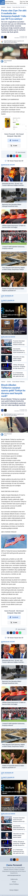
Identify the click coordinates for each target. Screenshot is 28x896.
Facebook (15, 140)
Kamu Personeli (8, 61)
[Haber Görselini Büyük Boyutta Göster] (14, 51)
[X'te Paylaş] (5, 37)
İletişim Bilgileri (14, 890)
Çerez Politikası (14, 884)
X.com (15, 145)
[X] (14, 859)
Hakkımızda (14, 879)
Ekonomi (9, 7)
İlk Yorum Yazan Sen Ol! (15, 161)
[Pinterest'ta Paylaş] (17, 156)
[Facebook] (11, 859)
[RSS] (17, 859)
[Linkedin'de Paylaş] (14, 156)
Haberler (3, 7)
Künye (14, 881)
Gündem (9, 381)
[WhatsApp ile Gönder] (20, 156)
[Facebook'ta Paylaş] (2, 37)
